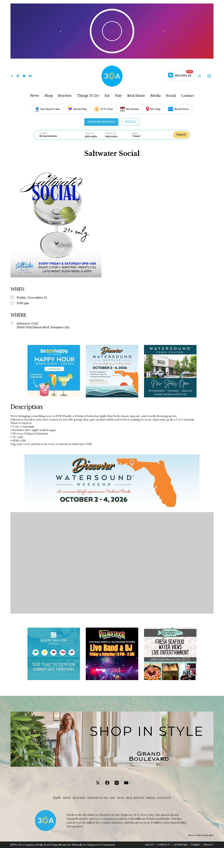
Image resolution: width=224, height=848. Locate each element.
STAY (120, 798)
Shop (48, 96)
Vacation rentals (101, 121)
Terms (195, 845)
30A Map (155, 109)
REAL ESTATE (135, 798)
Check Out (111, 133)
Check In (89, 133)
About (149, 845)
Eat (107, 96)
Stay (118, 96)
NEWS (66, 798)
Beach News (181, 109)
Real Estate (136, 96)
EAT (112, 798)
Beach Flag (80, 109)
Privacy (208, 845)
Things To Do (88, 96)
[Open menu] (209, 76)
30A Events (132, 109)
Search (181, 134)
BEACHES (79, 798)
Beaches (65, 96)
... (95, 136)
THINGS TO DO (97, 798)
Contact (187, 96)
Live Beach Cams (50, 109)
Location (43, 133)
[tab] (101, 122)
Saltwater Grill (27, 323)
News (34, 96)
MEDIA (150, 798)
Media (155, 96)
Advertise (180, 845)
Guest (135, 133)
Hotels (130, 121)
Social (171, 96)
